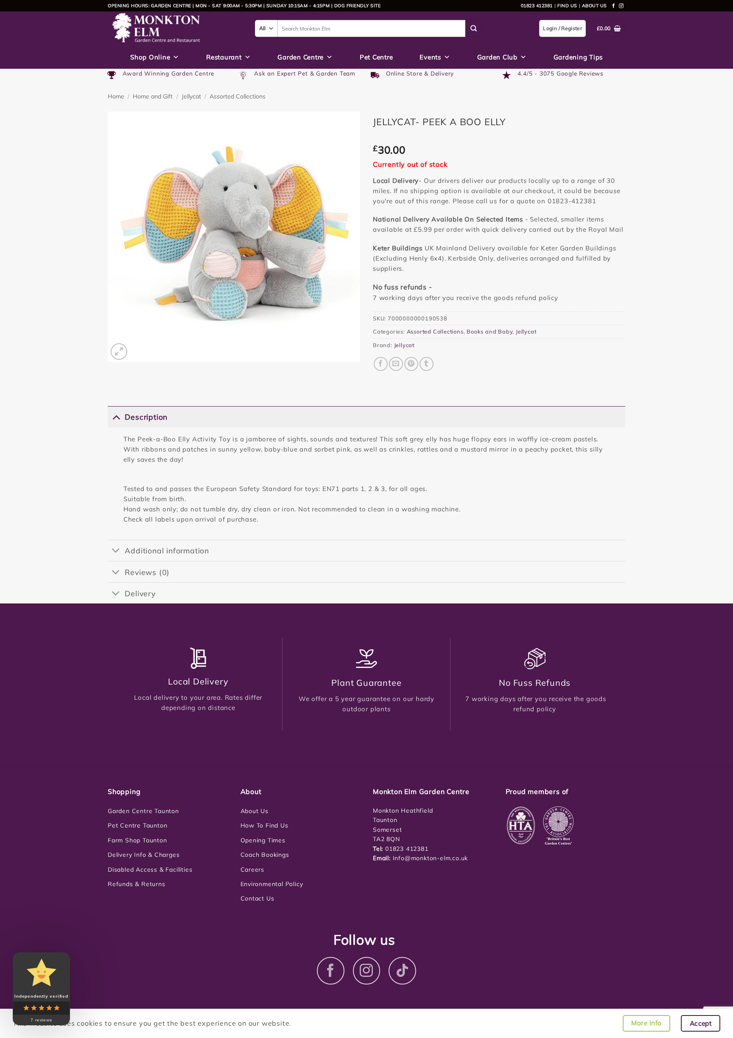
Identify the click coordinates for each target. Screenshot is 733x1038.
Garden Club (497, 57)
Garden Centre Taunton (143, 811)
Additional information (167, 550)
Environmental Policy (272, 884)
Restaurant (224, 57)
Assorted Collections (238, 96)
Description (146, 416)
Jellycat (191, 96)
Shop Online (150, 57)
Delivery (140, 593)
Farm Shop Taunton (137, 840)
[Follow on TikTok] (402, 971)
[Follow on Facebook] (613, 5)
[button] (119, 351)
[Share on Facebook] (381, 364)
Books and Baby (489, 331)
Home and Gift (153, 96)
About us (594, 5)
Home (116, 96)
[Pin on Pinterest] (411, 364)
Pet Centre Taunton (137, 825)
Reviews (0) (147, 572)
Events (430, 57)
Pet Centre (376, 57)
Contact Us (257, 898)
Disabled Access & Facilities (150, 869)
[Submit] (473, 28)
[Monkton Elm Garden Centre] (175, 28)
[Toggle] (116, 416)
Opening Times (263, 840)
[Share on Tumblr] (427, 364)
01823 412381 (537, 5)
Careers (253, 869)
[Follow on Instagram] (621, 5)
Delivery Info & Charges (143, 854)
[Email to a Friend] (396, 364)
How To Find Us (264, 825)
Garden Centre (300, 57)
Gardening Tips (578, 57)
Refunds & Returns (136, 884)
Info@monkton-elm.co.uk (430, 858)
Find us (567, 5)
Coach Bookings (265, 854)
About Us (255, 811)
